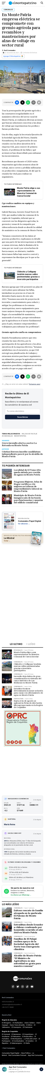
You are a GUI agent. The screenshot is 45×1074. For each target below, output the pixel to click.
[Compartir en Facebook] (17, 102)
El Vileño (27, 1043)
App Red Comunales (35, 1055)
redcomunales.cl (8, 1002)
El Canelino (30, 1041)
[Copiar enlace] (39, 102)
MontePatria (20, 436)
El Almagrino (6, 1023)
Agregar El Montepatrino (12, 56)
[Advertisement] (22, 568)
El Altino (29, 1025)
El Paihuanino (16, 1036)
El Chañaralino (18, 1023)
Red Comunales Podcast (17, 1055)
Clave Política (25, 1053)
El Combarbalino (18, 1041)
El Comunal (6, 1034)
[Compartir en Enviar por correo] (33, 102)
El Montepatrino (16, 1039)
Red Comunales (10, 50)
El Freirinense (27, 1027)
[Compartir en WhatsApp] (28, 102)
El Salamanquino (16, 1043)
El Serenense (16, 1034)
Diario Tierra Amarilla (17, 1025)
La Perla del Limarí (30, 1039)
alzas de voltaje (30, 434)
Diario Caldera (30, 1023)
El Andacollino (27, 1036)
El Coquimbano (28, 1034)
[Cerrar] (41, 1069)
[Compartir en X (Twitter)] (22, 102)
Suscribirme (22, 417)
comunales (8, 436)
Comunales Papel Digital (10, 1053)
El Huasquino (16, 1027)
